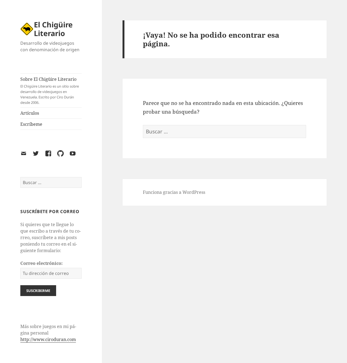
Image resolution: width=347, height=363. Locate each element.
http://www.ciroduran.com (48, 339)
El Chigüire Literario (53, 29)
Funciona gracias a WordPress (174, 192)
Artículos (29, 113)
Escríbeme (31, 124)
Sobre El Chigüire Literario (49, 90)
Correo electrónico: (41, 263)
